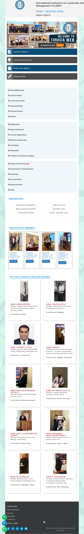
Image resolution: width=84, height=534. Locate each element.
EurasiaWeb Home (17, 90)
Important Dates (22, 68)
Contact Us (11, 519)
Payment (10, 513)
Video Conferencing (18, 164)
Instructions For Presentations (21, 169)
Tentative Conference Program (22, 156)
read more (13, 261)
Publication (14, 151)
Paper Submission (17, 130)
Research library (16, 111)
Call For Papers (21, 52)
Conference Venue (23, 60)
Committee (14, 145)
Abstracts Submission (18, 140)
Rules (12, 190)
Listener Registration (18, 135)
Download (14, 174)
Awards (13, 116)
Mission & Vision (16, 185)
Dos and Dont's (16, 179)
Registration (20, 76)
